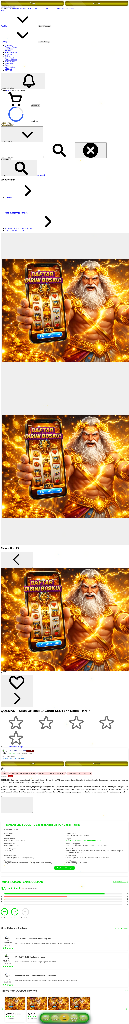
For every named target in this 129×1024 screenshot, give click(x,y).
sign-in (8, 90)
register (16, 9)
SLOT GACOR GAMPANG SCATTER (23, 773)
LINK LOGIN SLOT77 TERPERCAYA (79, 773)
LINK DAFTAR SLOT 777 (70, 9)
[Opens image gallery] (1, 674)
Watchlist (8, 51)
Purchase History (11, 52)
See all (126, 991)
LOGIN (32, 3)
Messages (8, 69)
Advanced (41, 175)
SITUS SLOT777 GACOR (11, 758)
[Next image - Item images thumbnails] (17, 699)
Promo (55, 1019)
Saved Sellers (10, 61)
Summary (8, 45)
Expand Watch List (44, 26)
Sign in (8, 9)
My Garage (9, 63)
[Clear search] (91, 150)
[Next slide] (126, 1009)
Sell (2, 10)
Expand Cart (36, 105)
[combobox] (22, 157)
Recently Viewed (11, 47)
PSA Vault (8, 70)
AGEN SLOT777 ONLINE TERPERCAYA (51, 773)
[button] (19, 168)
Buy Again (8, 54)
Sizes (7, 65)
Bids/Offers (9, 49)
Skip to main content (8, 7)
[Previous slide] (2, 1009)
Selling (7, 56)
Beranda (45, 1019)
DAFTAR (96, 3)
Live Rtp (83, 1019)
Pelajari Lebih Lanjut (120, 882)
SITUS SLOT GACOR (34, 9)
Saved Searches (11, 60)
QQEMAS (22, 9)
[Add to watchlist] (17, 683)
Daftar (64, 1019)
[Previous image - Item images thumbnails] (17, 560)
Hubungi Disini (74, 1019)
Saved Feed (9, 58)
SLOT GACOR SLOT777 (52, 9)
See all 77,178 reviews (120, 928)
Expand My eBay (44, 42)
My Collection (10, 67)
